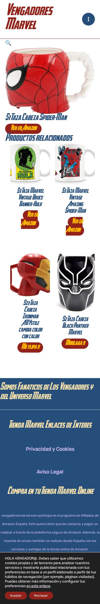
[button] (50, 43)
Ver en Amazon (23, 128)
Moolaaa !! (75, 343)
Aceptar (16, 595)
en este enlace (38, 586)
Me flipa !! (30, 347)
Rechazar (41, 595)
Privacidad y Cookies (50, 449)
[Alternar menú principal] (88, 19)
